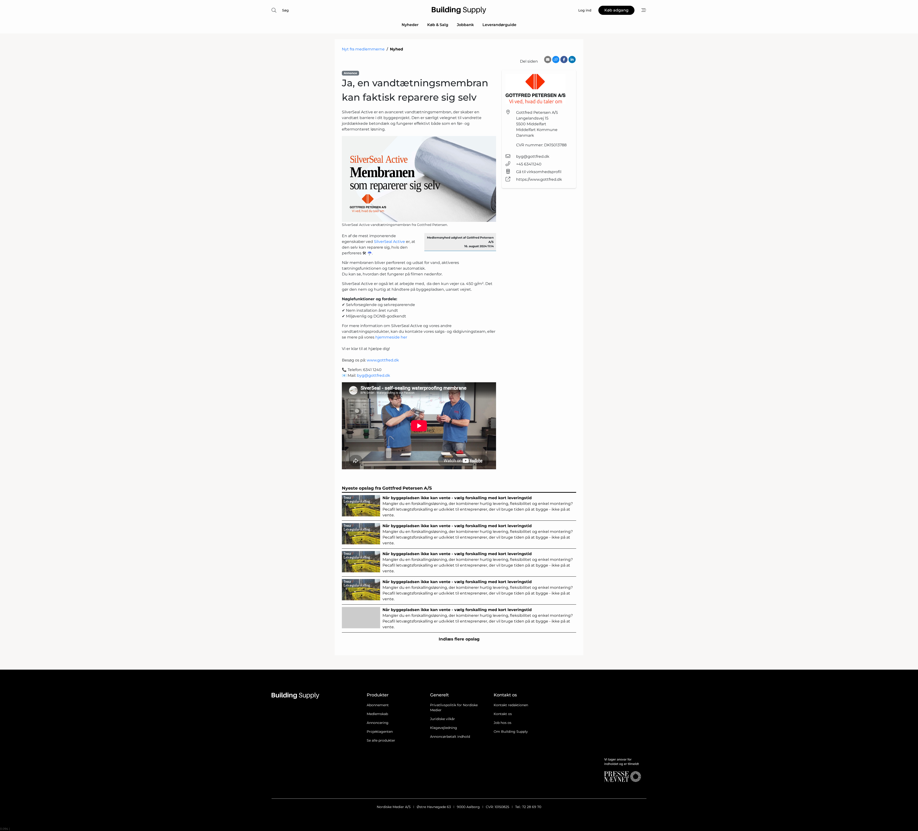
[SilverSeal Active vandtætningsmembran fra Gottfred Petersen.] (419, 179)
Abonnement (378, 705)
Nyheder (410, 24)
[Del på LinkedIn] (572, 59)
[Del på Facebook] (564, 59)
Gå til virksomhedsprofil (538, 171)
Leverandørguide (499, 24)
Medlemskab (377, 714)
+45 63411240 (528, 164)
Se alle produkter (381, 740)
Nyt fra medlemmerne (363, 49)
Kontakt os (503, 714)
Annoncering (377, 723)
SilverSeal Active (389, 241)
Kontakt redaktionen (511, 705)
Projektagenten (380, 731)
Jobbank (465, 24)
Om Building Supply (511, 731)
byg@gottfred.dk (373, 375)
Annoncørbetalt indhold (450, 736)
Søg (285, 10)
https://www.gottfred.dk (539, 179)
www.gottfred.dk (383, 360)
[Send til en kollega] (547, 59)
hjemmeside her (391, 337)
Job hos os (502, 723)
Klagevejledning (443, 728)
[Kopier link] (555, 59)
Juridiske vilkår (442, 719)
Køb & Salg (437, 24)
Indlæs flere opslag (459, 639)
